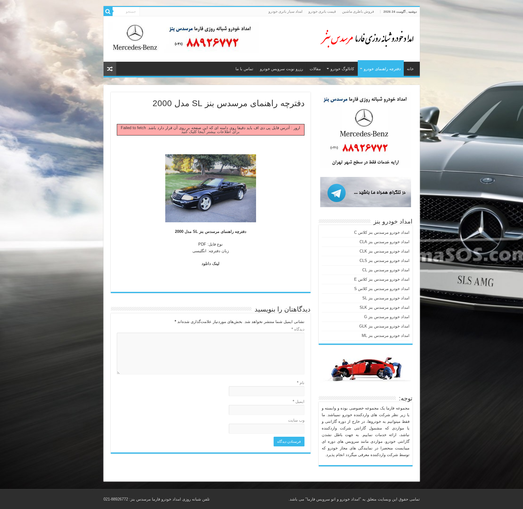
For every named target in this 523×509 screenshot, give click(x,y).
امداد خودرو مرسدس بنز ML (386, 335)
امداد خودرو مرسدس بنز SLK (385, 307)
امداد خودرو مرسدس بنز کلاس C (382, 232)
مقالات (315, 69)
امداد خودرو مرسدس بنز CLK (385, 251)
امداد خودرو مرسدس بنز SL (386, 298)
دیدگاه (297, 329)
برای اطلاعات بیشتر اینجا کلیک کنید (210, 131)
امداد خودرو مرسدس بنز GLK (384, 326)
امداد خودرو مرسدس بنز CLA (385, 242)
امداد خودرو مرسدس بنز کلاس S (382, 288)
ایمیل (298, 401)
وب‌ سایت (296, 420)
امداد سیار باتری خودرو (285, 11)
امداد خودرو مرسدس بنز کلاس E (382, 279)
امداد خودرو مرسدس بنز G (387, 317)
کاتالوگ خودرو (342, 69)
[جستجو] (108, 11)
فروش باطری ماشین (358, 11)
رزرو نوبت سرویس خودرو (281, 69)
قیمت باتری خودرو (322, 11)
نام (300, 382)
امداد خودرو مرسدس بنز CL (386, 270)
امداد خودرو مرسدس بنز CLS (385, 260)
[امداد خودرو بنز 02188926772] (366, 38)
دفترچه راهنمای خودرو (382, 69)
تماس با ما (244, 69)
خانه (410, 69)
